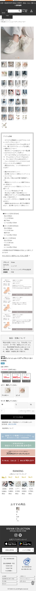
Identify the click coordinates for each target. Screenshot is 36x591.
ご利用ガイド (23, 576)
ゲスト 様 (33, 14)
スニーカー (8, 20)
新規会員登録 (10, 550)
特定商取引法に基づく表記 (8, 578)
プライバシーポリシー (25, 578)
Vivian (13, 262)
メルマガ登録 (26, 550)
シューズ (14, 266)
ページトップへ (32, 583)
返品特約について (8, 428)
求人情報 (4, 581)
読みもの (4, 583)
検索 (20, 11)
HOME (2, 20)
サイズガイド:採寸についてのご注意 (15, 256)
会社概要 (4, 576)
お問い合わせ (23, 581)
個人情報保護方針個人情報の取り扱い (26, 568)
